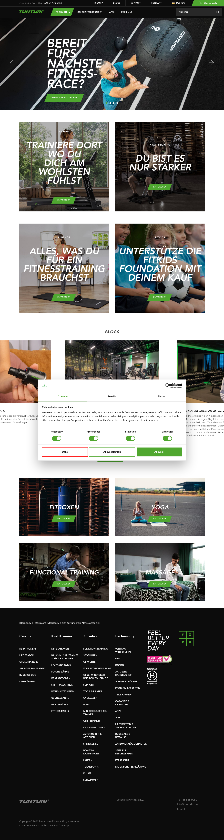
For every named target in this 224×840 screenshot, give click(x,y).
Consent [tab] (63, 396)
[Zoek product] (217, 12)
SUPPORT (88, 685)
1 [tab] (107, 103)
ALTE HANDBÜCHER (126, 682)
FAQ (117, 659)
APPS (118, 711)
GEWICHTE (89, 662)
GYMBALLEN (90, 698)
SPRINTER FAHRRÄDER (32, 668)
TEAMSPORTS (91, 767)
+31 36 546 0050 (53, 3)
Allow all (159, 452)
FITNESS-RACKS (60, 711)
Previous (12, 62)
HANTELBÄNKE (59, 704)
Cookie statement (49, 825)
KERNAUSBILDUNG (94, 727)
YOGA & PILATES (92, 691)
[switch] (93, 438)
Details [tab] (112, 396)
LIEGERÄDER (26, 655)
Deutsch (181, 3)
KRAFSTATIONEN (60, 678)
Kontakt (156, 3)
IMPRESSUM (122, 760)
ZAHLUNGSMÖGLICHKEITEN (131, 744)
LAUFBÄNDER (27, 682)
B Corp (98, 3)
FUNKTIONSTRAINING (95, 649)
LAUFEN (87, 760)
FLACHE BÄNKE (60, 672)
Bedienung (124, 636)
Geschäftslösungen (89, 12)
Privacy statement (28, 825)
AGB (117, 718)
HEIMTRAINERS (27, 649)
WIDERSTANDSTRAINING (97, 668)
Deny (65, 452)
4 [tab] (117, 103)
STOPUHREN (90, 655)
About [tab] (161, 396)
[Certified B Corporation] (176, 676)
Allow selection (112, 452)
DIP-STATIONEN (60, 649)
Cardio (25, 636)
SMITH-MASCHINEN (62, 685)
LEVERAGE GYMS (61, 665)
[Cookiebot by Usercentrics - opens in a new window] (167, 385)
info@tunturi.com (187, 804)
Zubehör (90, 636)
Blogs (117, 3)
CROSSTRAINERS (28, 662)
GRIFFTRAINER (91, 721)
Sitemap (64, 825)
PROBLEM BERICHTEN (127, 688)
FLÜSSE (87, 773)
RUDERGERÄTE (27, 675)
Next (211, 62)
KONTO (119, 665)
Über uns (126, 12)
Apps (112, 12)
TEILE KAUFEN (123, 695)
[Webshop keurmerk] (176, 660)
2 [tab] (110, 103)
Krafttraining (60, 636)
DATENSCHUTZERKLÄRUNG (130, 767)
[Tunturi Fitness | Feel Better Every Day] (32, 11)
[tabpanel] (112, 64)
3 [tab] (113, 103)
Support (136, 3)
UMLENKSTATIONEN (62, 691)
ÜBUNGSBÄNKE (60, 698)
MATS (86, 704)
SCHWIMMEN (90, 780)
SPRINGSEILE (90, 744)
